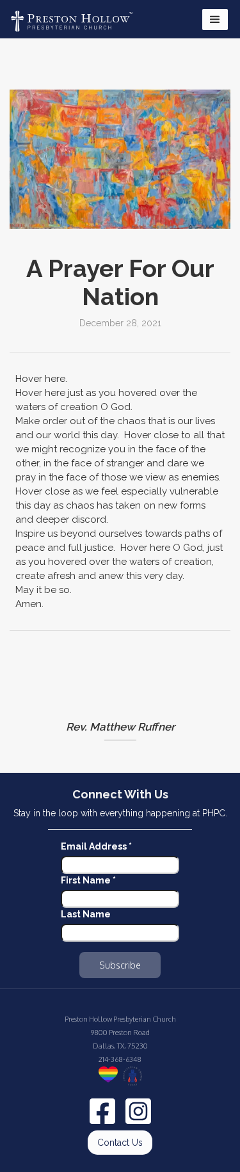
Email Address (96, 846)
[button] (215, 19)
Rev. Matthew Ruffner (120, 726)
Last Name (86, 914)
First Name (88, 880)
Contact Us (120, 1142)
